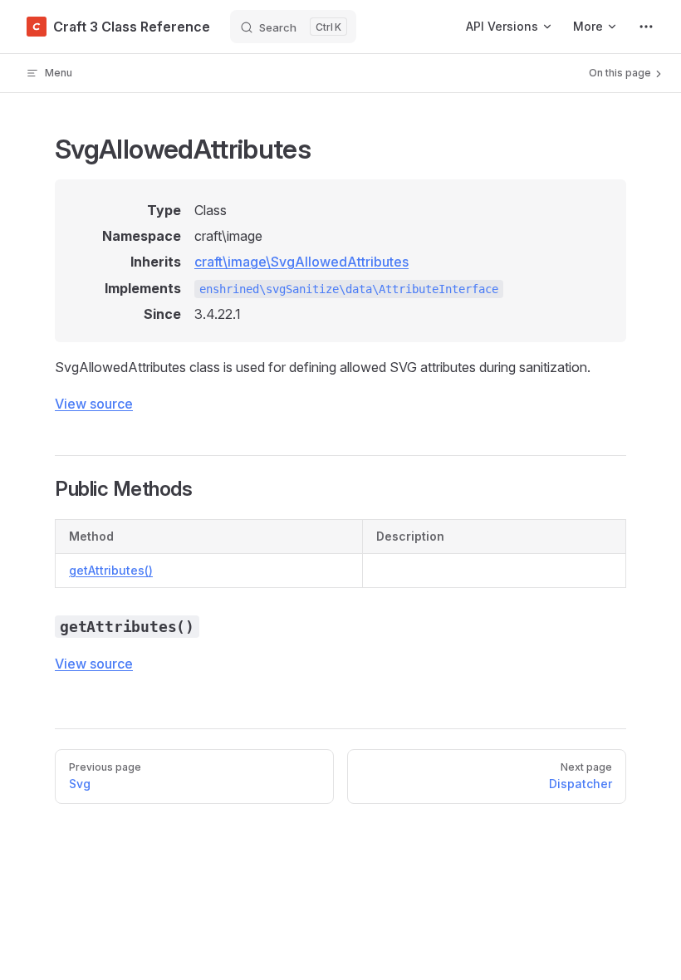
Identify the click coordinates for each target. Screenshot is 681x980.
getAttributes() (111, 570)
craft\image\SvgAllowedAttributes (301, 261)
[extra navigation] (646, 26)
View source (94, 403)
